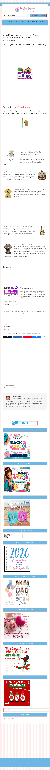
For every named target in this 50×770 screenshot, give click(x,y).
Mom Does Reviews (24, 9)
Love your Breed (39, 110)
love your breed (28, 387)
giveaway (10, 385)
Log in (41, 762)
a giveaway (8, 329)
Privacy (10, 718)
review (13, 385)
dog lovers (11, 387)
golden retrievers (19, 387)
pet (12, 110)
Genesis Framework (30, 762)
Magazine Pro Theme (19, 762)
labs (24, 387)
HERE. (21, 298)
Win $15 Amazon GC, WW (9, 534)
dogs (14, 387)
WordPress (37, 762)
